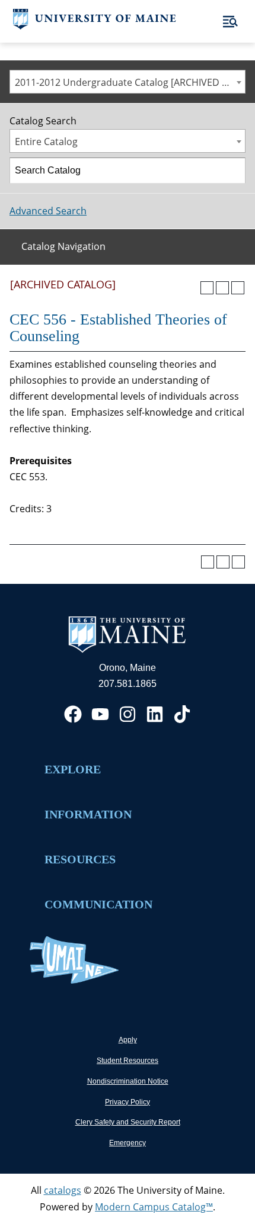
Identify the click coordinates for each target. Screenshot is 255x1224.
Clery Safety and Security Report (127, 1122)
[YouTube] (100, 714)
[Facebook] (73, 714)
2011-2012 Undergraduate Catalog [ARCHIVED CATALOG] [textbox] (130, 82)
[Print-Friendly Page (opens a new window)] (222, 287)
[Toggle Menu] (230, 21)
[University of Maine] (94, 26)
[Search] (233, 171)
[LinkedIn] (155, 714)
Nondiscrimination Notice (127, 1081)
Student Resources (127, 1060)
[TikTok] (182, 714)
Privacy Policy (127, 1102)
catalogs (62, 1190)
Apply (128, 1040)
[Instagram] (127, 714)
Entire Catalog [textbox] (46, 141)
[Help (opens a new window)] (237, 287)
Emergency (127, 1143)
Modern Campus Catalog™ (154, 1206)
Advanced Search (48, 210)
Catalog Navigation (63, 246)
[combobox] (127, 82)
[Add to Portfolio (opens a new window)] (206, 287)
